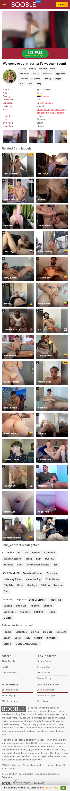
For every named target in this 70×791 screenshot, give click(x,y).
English (40, 102)
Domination (46, 73)
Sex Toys (43, 68)
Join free (34, 53)
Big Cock (55, 109)
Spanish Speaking (12, 558)
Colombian (49, 552)
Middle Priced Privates (38, 564)
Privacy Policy (44, 661)
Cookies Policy (44, 678)
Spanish (49, 102)
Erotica (35, 73)
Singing (32, 68)
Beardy (40, 109)
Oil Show (45, 585)
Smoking (48, 605)
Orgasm (7, 643)
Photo (52, 68)
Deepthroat (35, 78)
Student (38, 637)
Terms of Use (43, 666)
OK (63, 787)
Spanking (38, 611)
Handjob (8, 631)
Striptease (21, 605)
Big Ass (50, 112)
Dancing (47, 78)
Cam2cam (52, 573)
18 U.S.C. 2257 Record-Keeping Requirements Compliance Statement (31, 775)
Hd (19, 552)
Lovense (58, 585)
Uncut (47, 109)
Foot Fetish (24, 73)
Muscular (49, 558)
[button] (65, 136)
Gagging (8, 605)
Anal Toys (25, 611)
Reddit (5, 666)
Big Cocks (51, 637)
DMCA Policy (43, 672)
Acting (38, 83)
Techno (23, 68)
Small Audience (32, 552)
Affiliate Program (10, 701)
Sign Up (62, 4)
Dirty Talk (24, 78)
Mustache (59, 112)
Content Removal (45, 689)
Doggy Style (60, 73)
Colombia (44, 96)
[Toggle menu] (4, 4)
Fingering (34, 605)
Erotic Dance (52, 579)
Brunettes (8, 564)
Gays (20, 564)
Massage (8, 617)
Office (20, 585)
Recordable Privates (32, 573)
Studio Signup (8, 695)
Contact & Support (46, 695)
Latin (38, 558)
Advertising (42, 701)
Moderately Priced (12, 579)
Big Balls (41, 112)
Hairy (63, 109)
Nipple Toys (55, 599)
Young (29, 558)
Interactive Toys (33, 579)
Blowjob (57, 78)
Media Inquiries (9, 672)
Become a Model (10, 689)
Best (56, 564)
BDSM (22, 83)
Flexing (51, 611)
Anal (30, 83)
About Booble (8, 661)
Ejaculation (21, 631)
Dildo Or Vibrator (37, 599)
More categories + (27, 643)
